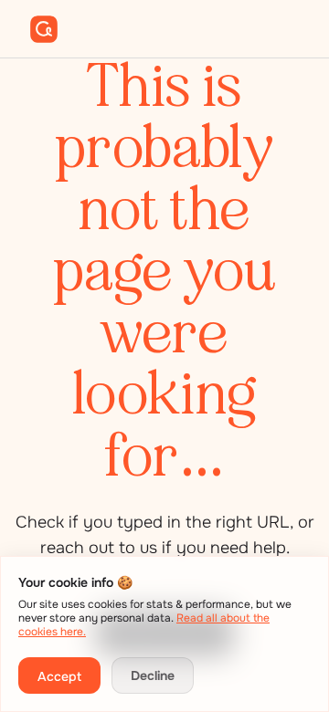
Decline (153, 675)
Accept (59, 676)
